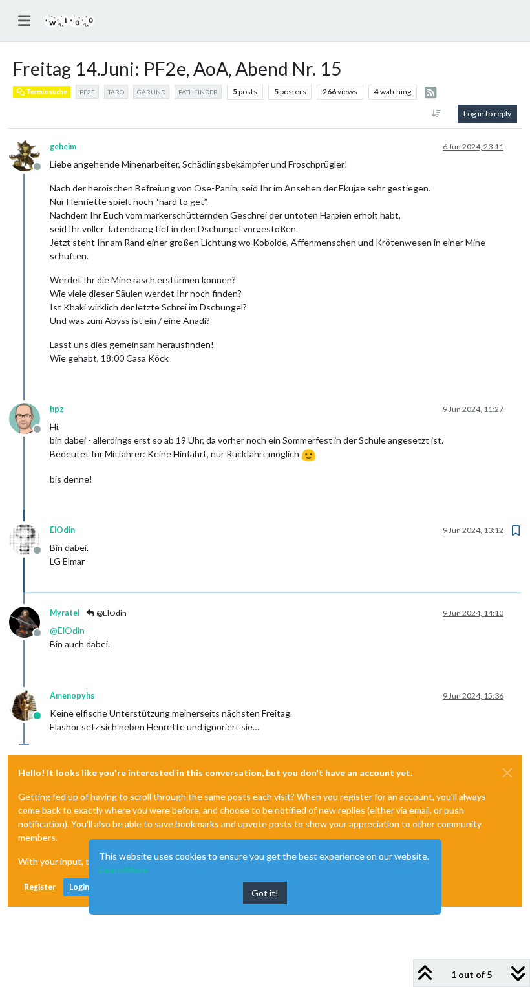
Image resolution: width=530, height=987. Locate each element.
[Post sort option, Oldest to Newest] (436, 114)
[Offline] (29, 154)
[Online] (29, 704)
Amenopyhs (72, 695)
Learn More (123, 869)
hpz (57, 409)
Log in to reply (487, 113)
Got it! (265, 892)
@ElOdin (111, 613)
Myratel (65, 613)
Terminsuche (46, 92)
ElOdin (62, 530)
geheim (63, 146)
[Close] (507, 772)
